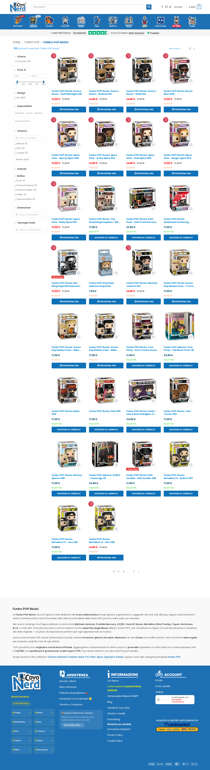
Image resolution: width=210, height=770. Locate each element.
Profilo (158, 680)
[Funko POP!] (65, 22)
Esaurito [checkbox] (29, 113)
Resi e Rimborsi (67, 687)
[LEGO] (145, 22)
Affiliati (159, 692)
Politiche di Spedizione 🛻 (73, 692)
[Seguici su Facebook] (162, 7)
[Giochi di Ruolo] (160, 22)
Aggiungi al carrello (106, 237)
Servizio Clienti (67, 681)
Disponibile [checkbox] (19, 113)
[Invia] (148, 7)
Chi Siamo (113, 680)
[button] (178, 7)
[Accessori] (49, 22)
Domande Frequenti (118, 729)
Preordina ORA (70, 109)
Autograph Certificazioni (178, 700)
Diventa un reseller (119, 724)
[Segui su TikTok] (170, 7)
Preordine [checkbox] (38, 113)
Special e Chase (113, 656)
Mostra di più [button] (22, 159)
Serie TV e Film (87, 656)
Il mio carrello (162, 686)
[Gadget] (192, 22)
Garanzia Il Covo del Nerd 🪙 (75, 698)
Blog (109, 702)
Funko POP (32, 42)
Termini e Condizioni (70, 704)
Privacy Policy (115, 735)
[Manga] (81, 22)
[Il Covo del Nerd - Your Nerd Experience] (18, 7)
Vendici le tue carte (118, 707)
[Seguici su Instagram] (166, 7)
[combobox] (89, 6)
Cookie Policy (115, 740)
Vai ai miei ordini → (73, 725)
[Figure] (97, 22)
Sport (100, 656)
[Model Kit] (113, 22)
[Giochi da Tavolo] (129, 22)
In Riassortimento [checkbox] (22, 121)
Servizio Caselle (116, 713)
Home (16, 42)
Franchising (113, 719)
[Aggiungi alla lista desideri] (78, 81)
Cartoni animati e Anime (62, 656)
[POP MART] (176, 22)
